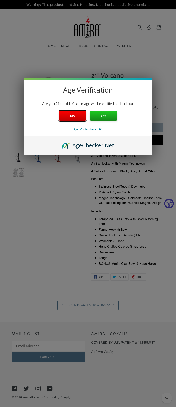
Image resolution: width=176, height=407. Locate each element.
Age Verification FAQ (88, 129)
